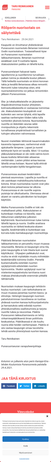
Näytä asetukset (25, 453)
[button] (47, 416)
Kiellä (25, 446)
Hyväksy (25, 439)
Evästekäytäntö (24, 458)
